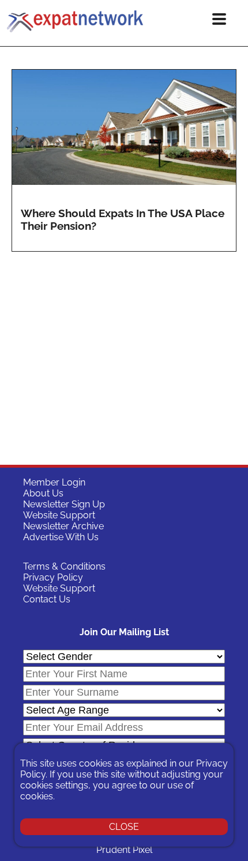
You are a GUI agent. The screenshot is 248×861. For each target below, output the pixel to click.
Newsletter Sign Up (64, 504)
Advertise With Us (61, 537)
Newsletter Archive (63, 526)
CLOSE (124, 826)
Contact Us (46, 599)
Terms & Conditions (64, 566)
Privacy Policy (53, 577)
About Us (43, 493)
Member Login (54, 482)
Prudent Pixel (124, 849)
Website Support (59, 515)
